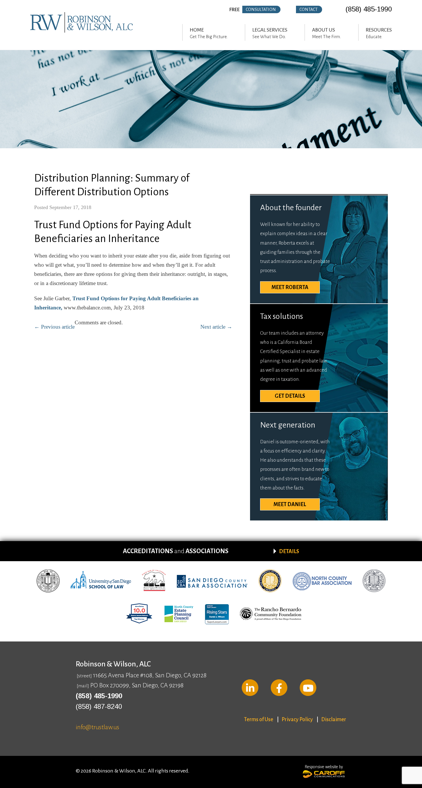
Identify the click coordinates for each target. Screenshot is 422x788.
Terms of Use (258, 719)
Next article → (216, 327)
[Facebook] (279, 687)
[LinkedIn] (250, 687)
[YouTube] (308, 687)
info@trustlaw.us (97, 727)
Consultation (259, 9)
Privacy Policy (297, 719)
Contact (308, 9)
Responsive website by (324, 767)
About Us (326, 33)
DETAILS (289, 551)
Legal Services (269, 33)
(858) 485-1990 (369, 9)
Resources (379, 33)
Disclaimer (333, 719)
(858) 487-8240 (99, 706)
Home (209, 33)
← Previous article (54, 327)
